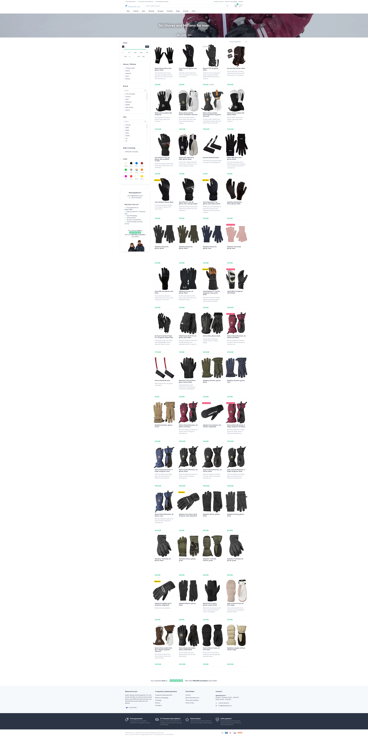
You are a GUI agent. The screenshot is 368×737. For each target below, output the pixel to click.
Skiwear (151, 11)
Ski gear (160, 11)
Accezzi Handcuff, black (211, 157)
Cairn (127, 99)
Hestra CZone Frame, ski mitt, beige (235, 604)
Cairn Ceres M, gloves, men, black (188, 69)
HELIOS (127, 105)
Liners (127, 76)
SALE (194, 11)
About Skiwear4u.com (192, 698)
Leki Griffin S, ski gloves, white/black (235, 292)
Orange (142, 172)
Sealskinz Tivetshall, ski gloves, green (235, 559)
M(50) (127, 130)
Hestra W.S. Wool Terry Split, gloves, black (186, 158)
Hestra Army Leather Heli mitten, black (235, 113)
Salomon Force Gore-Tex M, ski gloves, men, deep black (188, 515)
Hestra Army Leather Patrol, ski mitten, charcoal (188, 113)
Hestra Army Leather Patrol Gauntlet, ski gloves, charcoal (212, 114)
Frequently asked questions (163, 695)
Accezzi (127, 97)
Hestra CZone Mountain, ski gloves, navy (164, 515)
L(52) (127, 133)
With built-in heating (131, 152)
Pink (126, 179)
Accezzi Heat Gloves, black (236, 68)
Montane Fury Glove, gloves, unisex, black (210, 604)
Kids (143, 11)
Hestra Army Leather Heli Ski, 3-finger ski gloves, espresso (163, 649)
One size (128, 125)
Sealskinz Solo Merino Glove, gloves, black (234, 203)
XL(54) (127, 136)
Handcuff (128, 73)
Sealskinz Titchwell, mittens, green (209, 559)
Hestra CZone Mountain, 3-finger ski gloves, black (236, 470)
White (136, 179)
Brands (185, 11)
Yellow (142, 179)
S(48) (127, 127)
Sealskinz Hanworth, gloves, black (186, 247)
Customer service (219, 1)
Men (128, 11)
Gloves (127, 71)
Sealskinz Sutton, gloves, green (187, 559)
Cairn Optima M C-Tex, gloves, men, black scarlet (211, 203)
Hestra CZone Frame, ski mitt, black (211, 649)
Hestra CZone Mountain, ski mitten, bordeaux (236, 336)
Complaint (158, 705)
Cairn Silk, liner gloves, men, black (164, 292)
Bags (178, 11)
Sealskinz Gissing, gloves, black (235, 515)
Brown (142, 166)
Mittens (127, 79)
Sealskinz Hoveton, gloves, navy (236, 381)
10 (126, 141)
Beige (125, 166)
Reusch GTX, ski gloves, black (211, 69)
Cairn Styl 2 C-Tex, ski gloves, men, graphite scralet (162, 159)
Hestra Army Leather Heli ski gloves (163, 113)
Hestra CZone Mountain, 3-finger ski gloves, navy (164, 470)
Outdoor (170, 11)
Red (131, 179)
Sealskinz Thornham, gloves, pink (234, 247)
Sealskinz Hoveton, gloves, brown (164, 426)
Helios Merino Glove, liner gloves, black (163, 69)
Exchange (158, 700)
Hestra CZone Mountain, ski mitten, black (212, 470)
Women (136, 11)
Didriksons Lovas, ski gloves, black (186, 292)
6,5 (126, 138)
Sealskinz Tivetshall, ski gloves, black (163, 559)
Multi (136, 172)
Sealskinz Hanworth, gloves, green (162, 247)
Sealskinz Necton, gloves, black (187, 604)
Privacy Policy (189, 703)
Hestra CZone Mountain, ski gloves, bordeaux (188, 426)
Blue (136, 166)
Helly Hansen (129, 107)
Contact (188, 695)
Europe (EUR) (132, 707)
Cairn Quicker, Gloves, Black (164, 202)
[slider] (123, 49)
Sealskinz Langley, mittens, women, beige (236, 649)
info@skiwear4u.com (225, 706)
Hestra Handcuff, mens (162, 380)
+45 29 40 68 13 (224, 703)
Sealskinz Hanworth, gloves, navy (210, 247)
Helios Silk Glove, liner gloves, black (234, 158)
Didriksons (128, 102)
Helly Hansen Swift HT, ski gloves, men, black (187, 336)
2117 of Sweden (130, 94)
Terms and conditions (192, 700)
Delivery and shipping (231, 1)
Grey (131, 172)
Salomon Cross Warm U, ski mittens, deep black (212, 426)
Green (126, 172)
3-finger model (130, 68)
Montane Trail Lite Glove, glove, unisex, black (187, 381)
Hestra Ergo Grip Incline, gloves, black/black (187, 649)
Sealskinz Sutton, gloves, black (211, 515)
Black (131, 166)
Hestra (127, 110)
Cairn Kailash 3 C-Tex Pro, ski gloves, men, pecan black (211, 293)
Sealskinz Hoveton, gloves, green (212, 381)
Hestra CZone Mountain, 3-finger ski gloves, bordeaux (236, 426)
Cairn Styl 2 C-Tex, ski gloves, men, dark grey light (188, 203)
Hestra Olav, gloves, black (211, 336)
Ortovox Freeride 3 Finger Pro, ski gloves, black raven (164, 336)
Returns (241, 1)
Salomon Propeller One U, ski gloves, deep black (163, 604)
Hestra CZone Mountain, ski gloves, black (188, 470)
